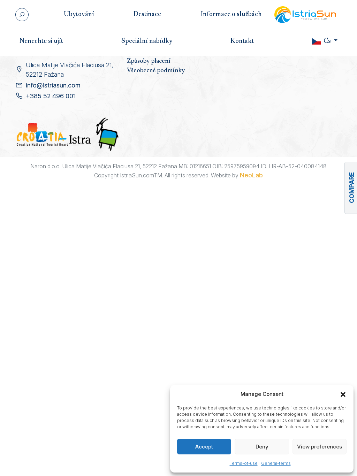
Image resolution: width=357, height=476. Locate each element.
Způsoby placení (148, 61)
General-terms (276, 463)
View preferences (319, 446)
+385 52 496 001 (51, 96)
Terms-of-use (244, 463)
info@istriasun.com (53, 85)
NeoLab (251, 175)
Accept (204, 446)
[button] (343, 394)
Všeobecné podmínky (156, 71)
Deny (262, 446)
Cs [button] (327, 41)
